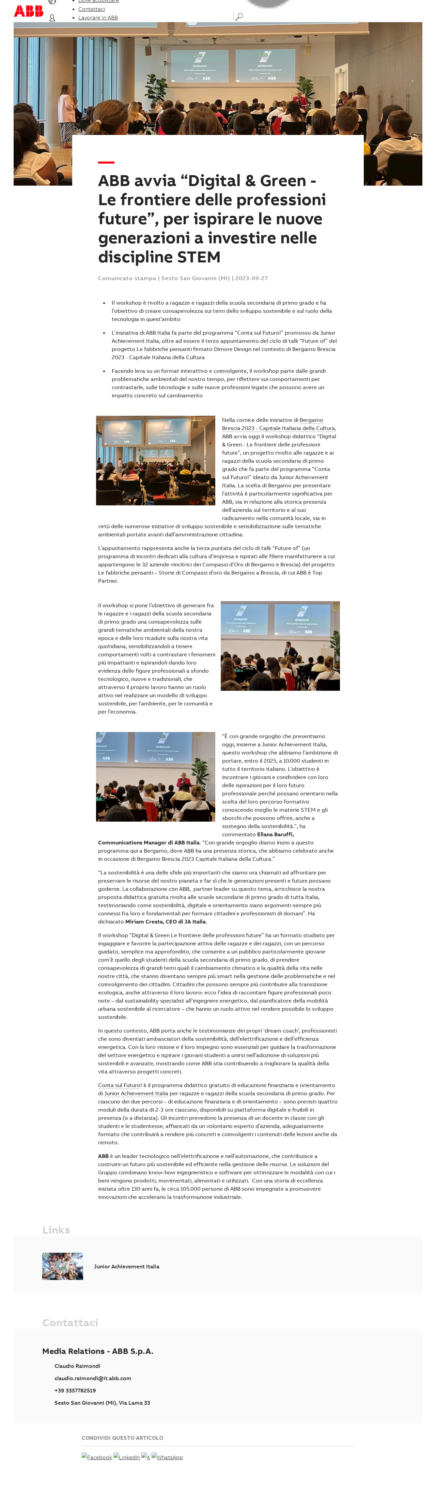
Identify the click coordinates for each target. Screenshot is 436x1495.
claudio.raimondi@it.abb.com (92, 1378)
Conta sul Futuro (119, 1085)
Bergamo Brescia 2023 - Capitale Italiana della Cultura (278, 423)
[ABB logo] (29, 11)
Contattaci (91, 8)
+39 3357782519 (75, 1390)
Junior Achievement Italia (136, 1093)
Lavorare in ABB (98, 17)
